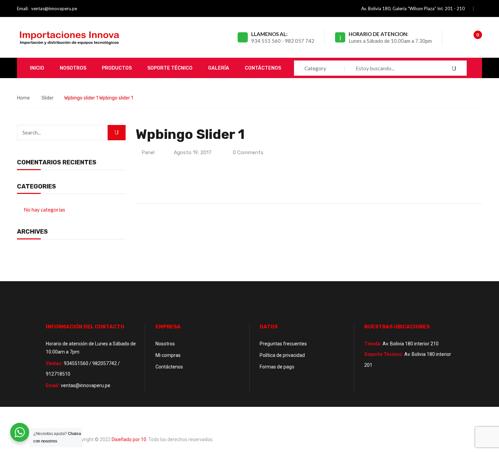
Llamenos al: (269, 34)
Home (23, 98)
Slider (47, 98)
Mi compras (168, 355)
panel (148, 152)
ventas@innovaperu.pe (54, 8)
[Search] (117, 132)
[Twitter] (149, 187)
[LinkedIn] (160, 187)
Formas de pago (277, 366)
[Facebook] (140, 187)
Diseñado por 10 (129, 439)
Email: (23, 8)
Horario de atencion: (378, 34)
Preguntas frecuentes (283, 343)
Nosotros (165, 343)
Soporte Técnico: (383, 354)
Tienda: (373, 343)
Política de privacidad (282, 355)
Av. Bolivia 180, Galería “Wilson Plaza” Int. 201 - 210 (413, 8)
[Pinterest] (169, 187)
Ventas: (54, 363)
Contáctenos (169, 366)
